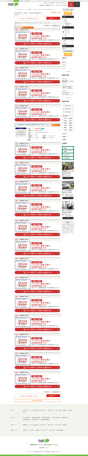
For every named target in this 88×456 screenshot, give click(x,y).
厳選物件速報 (48, 5)
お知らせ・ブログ (44, 430)
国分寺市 (70, 118)
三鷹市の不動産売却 (46, 417)
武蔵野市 (70, 123)
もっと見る (68, 71)
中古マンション (42, 22)
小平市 (65, 118)
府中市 (70, 120)
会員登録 (71, 5)
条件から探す (68, 105)
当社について (58, 5)
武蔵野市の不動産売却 (36, 417)
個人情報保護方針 (66, 158)
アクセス (68, 178)
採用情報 (65, 151)
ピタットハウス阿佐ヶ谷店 (61, 3)
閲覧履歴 (64, 136)
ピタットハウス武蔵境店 (49, 3)
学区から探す (68, 108)
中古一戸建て (67, 32)
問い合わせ (65, 5)
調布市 (70, 125)
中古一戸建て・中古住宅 (35, 22)
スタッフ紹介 (65, 154)
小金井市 (65, 120)
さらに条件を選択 (68, 51)
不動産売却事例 (64, 417)
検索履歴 (64, 139)
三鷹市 (65, 125)
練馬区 (65, 127)
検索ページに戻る (68, 14)
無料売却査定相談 (26, 419)
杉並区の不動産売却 (56, 417)
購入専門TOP (25, 410)
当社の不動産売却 (26, 417)
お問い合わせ (52, 430)
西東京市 (65, 123)
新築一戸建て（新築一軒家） (25, 22)
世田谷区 (70, 129)
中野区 (70, 127)
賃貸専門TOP (25, 424)
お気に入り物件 (58, 410)
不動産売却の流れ (35, 419)
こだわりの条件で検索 (34, 410)
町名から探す (68, 111)
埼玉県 (65, 19)
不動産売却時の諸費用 (45, 419)
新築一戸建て (67, 30)
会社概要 (65, 148)
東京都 (65, 21)
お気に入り (65, 133)
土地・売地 (47, 22)
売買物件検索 (41, 5)
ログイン (76, 5)
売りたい (53, 5)
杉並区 (65, 129)
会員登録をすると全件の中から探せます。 (29, 18)
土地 (65, 35)
